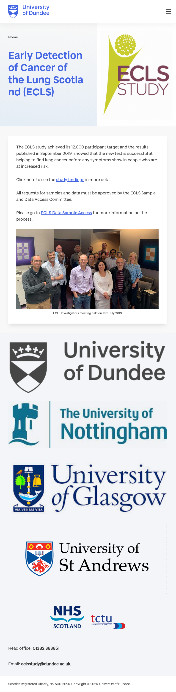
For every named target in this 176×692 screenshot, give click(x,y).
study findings (70, 179)
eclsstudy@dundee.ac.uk (45, 663)
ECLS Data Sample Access (66, 212)
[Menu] (168, 11)
